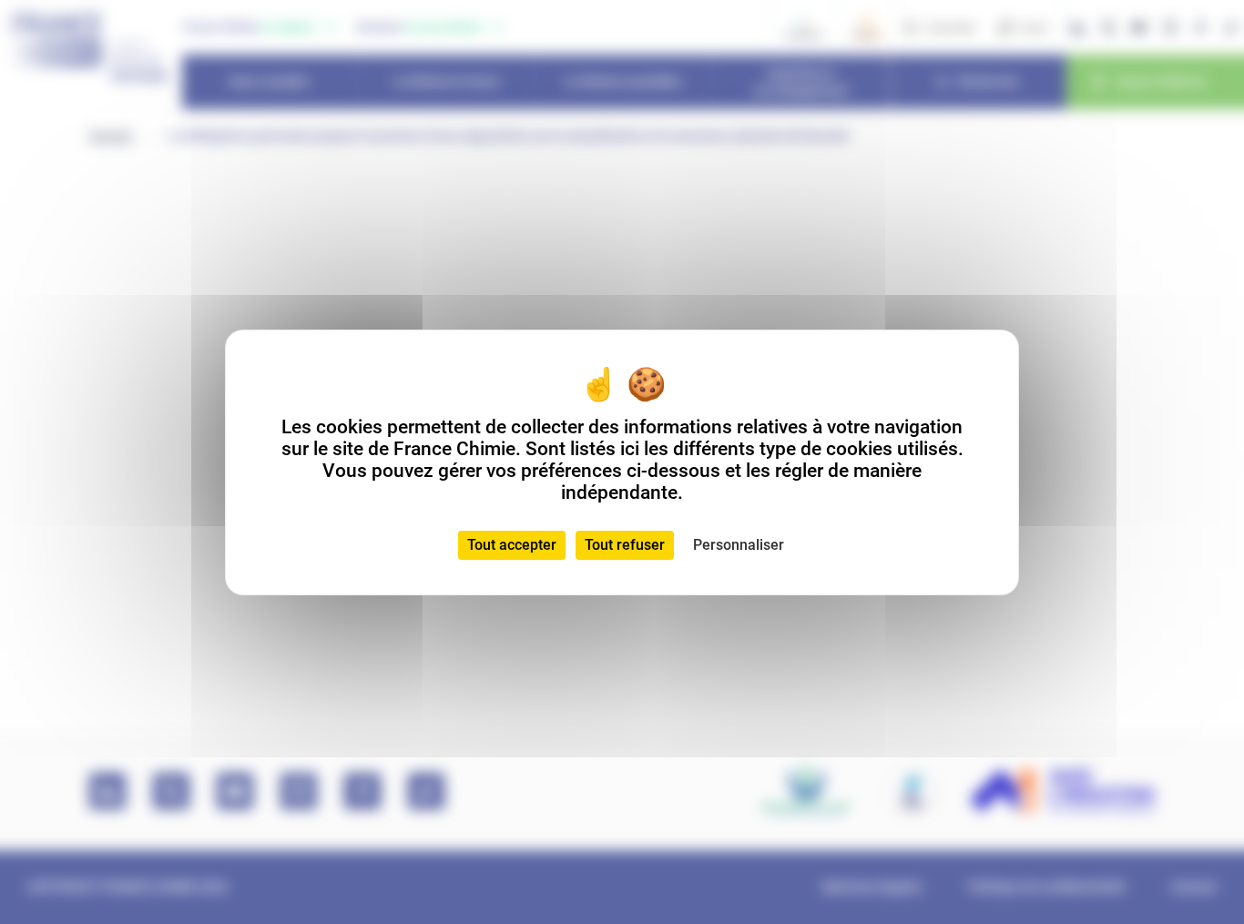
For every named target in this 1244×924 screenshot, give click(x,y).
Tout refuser (625, 544)
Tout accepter (511, 544)
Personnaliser (738, 544)
